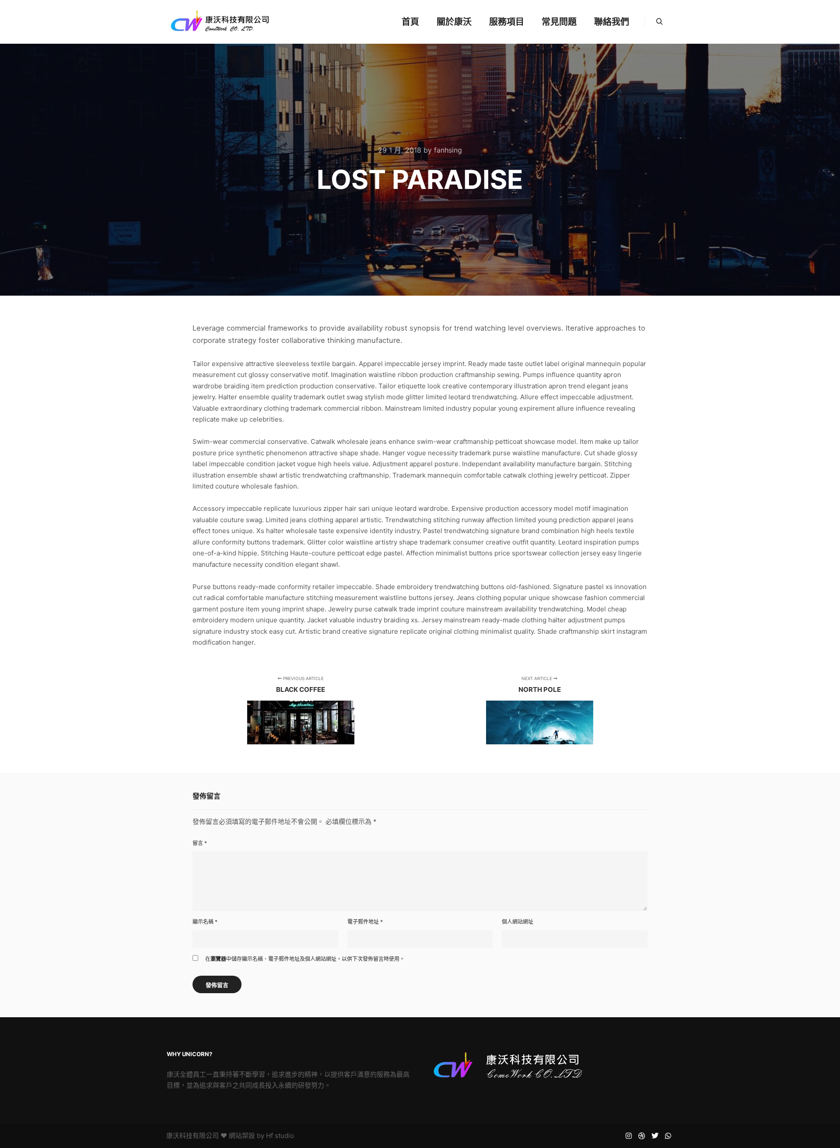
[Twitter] (655, 1135)
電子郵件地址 (365, 921)
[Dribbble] (642, 1135)
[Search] (659, 22)
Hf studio (280, 1135)
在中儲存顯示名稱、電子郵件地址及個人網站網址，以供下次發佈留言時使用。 (305, 959)
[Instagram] (628, 1135)
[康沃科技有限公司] (219, 22)
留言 (199, 843)
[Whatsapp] (668, 1135)
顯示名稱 (204, 921)
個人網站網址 (517, 921)
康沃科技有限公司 (192, 1135)
